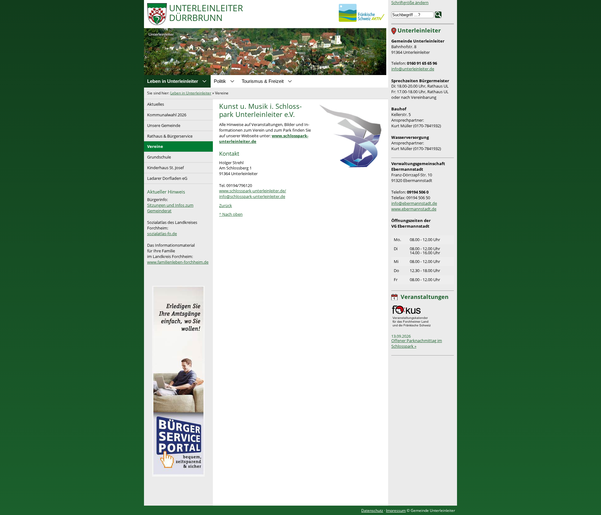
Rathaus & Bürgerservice (168, 135)
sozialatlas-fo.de (162, 233)
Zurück (225, 205)
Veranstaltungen (425, 296)
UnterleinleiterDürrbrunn (206, 13)
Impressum (396, 510)
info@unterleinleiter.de (412, 69)
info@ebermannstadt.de (414, 203)
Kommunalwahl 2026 (165, 114)
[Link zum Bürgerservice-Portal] (178, 475)
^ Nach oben (231, 214)
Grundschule (157, 156)
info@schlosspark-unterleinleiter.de (252, 196)
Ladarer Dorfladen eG (165, 177)
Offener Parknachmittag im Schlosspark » (416, 343)
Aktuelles (154, 103)
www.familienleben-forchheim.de (177, 262)
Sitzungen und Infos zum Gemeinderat (170, 208)
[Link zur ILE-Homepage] (361, 12)
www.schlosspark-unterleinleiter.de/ (252, 191)
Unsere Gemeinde (162, 124)
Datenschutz (372, 510)
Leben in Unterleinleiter (190, 93)
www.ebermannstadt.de (413, 209)
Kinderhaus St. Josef (164, 166)
